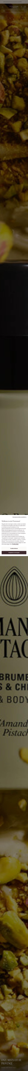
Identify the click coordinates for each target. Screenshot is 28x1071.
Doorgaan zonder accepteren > (20, 517)
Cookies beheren (14, 548)
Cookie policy (15, 544)
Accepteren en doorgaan (14, 552)
